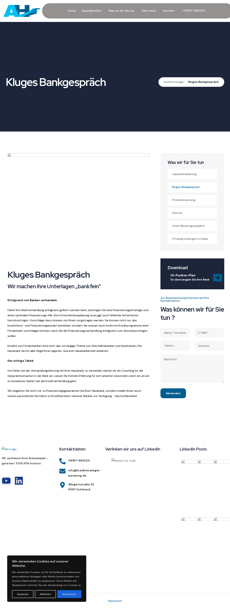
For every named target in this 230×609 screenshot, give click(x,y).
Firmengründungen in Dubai (190, 239)
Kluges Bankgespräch (186, 187)
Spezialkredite (91, 11)
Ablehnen (45, 594)
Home (72, 11)
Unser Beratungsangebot (188, 226)
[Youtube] (6, 480)
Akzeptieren (69, 594)
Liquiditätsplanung (184, 174)
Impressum (115, 601)
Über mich (149, 11)
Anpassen (23, 594)
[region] (46, 578)
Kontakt (168, 11)
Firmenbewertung (183, 200)
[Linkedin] (18, 480)
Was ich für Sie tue (121, 11)
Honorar (177, 213)
